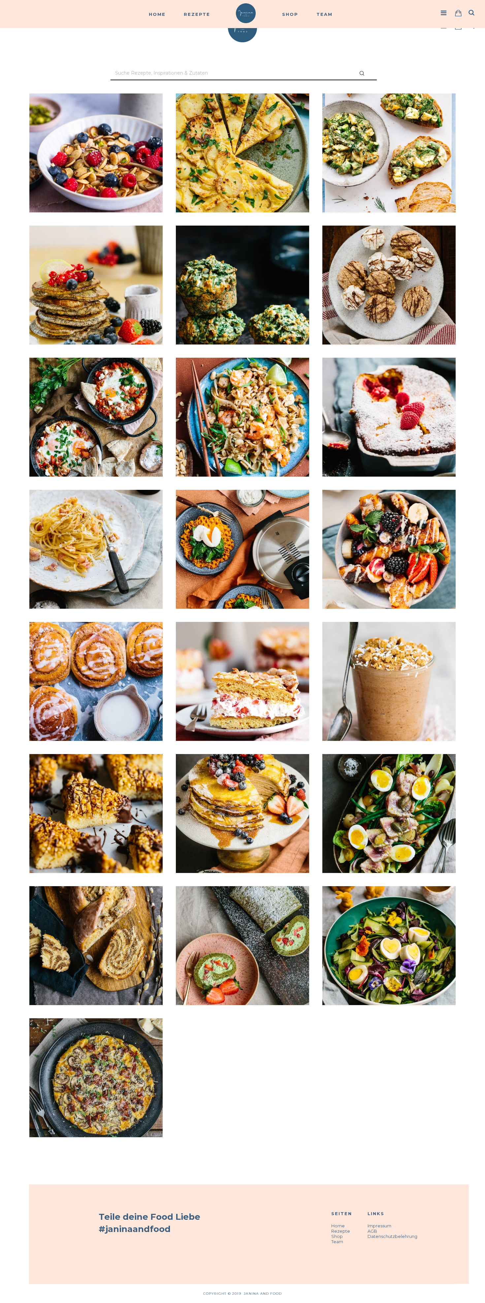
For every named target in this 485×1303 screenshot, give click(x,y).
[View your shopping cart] (458, 13)
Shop (290, 14)
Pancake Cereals (96, 114)
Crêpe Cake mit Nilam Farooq (242, 774)
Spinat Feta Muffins (242, 246)
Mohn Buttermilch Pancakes (96, 246)
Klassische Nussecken (96, 774)
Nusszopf (96, 906)
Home (157, 14)
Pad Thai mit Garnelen (242, 378)
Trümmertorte (242, 642)
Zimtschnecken (95, 642)
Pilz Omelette (96, 1038)
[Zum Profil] (443, 13)
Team (324, 14)
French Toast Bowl (389, 510)
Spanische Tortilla (242, 114)
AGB (372, 1231)
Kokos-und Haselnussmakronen (389, 246)
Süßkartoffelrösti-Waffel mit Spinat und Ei (242, 514)
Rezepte (197, 14)
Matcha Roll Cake (242, 906)
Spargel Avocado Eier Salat (389, 114)
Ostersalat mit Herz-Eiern (389, 906)
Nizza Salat (389, 774)
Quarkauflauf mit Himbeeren (389, 378)
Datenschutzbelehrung (392, 1236)
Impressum (379, 1225)
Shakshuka (96, 378)
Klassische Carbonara (96, 510)
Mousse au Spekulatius (389, 642)
